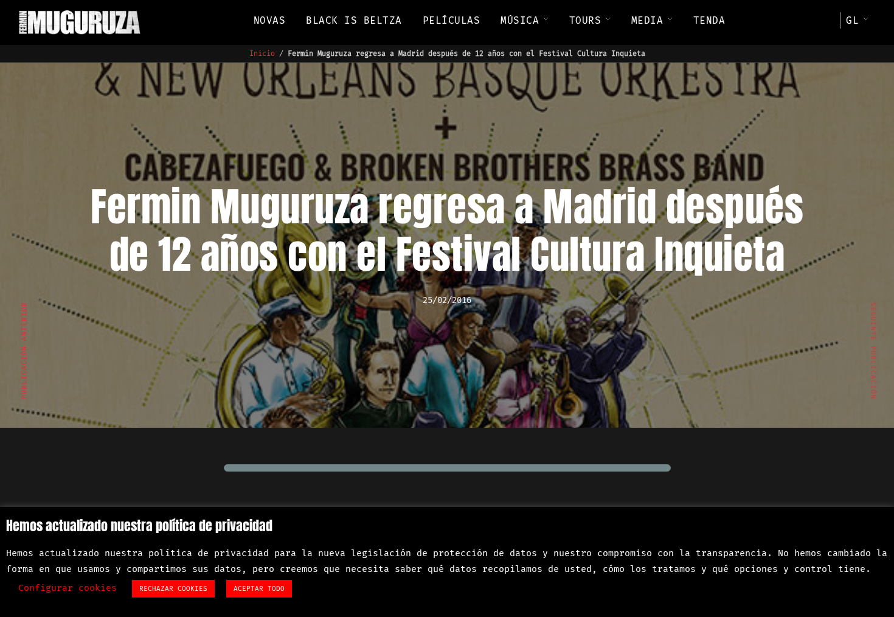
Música (520, 20)
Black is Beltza (354, 20)
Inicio (262, 53)
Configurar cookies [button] (67, 587)
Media (647, 20)
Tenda (709, 20)
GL (852, 20)
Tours (585, 20)
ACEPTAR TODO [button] (259, 589)
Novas (270, 20)
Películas (451, 20)
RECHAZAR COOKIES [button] (173, 589)
